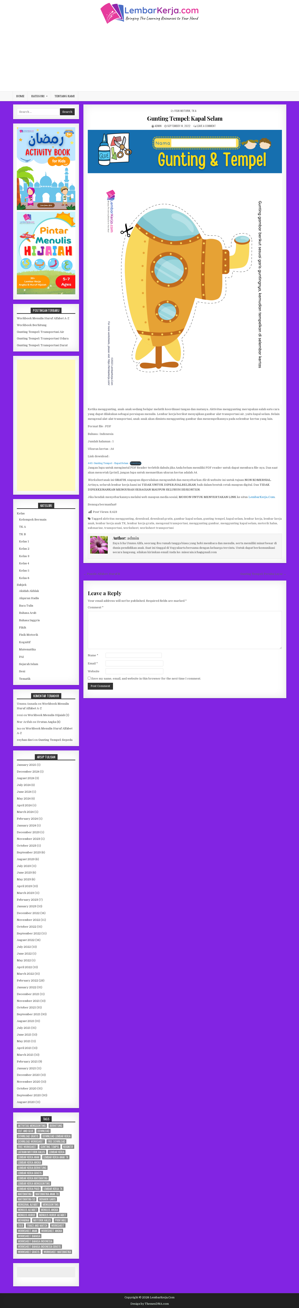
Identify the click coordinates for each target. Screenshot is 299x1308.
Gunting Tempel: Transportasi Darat (42, 345)
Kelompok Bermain (32, 519)
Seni (22, 671)
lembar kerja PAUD (29, 1189)
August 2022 (26, 940)
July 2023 (24, 866)
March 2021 (25, 1054)
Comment (96, 607)
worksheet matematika (57, 1252)
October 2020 (27, 1088)
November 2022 (28, 919)
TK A (194, 111)
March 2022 (25, 973)
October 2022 (26, 926)
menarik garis (47, 1199)
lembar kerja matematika (32, 1178)
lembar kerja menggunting (34, 1183)
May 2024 (24, 798)
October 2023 (26, 845)
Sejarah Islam (28, 664)
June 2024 (24, 791)
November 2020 (28, 1081)
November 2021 (28, 1001)
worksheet (131, 528)
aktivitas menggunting (118, 518)
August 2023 (26, 859)
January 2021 (26, 1068)
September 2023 (29, 852)
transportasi (113, 528)
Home (20, 96)
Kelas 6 (24, 578)
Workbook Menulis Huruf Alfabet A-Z (43, 318)
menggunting (51, 1204)
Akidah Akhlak (29, 591)
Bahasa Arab (27, 612)
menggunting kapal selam (238, 523)
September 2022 (29, 933)
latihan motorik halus (31, 1152)
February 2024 (27, 818)
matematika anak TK (47, 1194)
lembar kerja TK (53, 1189)
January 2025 (26, 764)
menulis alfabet (27, 1210)
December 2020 (28, 1075)
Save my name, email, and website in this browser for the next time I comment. (146, 678)
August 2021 (25, 1021)
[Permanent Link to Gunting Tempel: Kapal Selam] (185, 267)
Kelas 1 (24, 541)
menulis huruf (26, 1215)
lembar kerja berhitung (32, 1168)
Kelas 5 (24, 570)
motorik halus (267, 523)
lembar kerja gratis (140, 523)
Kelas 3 (24, 556)
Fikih (22, 627)
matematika (25, 1194)
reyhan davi (25, 739)
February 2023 (27, 899)
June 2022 (24, 953)
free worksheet (27, 1147)
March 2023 (25, 893)
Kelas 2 (24, 548)
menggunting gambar (204, 523)
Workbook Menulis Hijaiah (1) (48, 715)
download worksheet (31, 1141)
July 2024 (24, 785)
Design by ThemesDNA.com (149, 1303)
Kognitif (24, 642)
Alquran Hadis (29, 598)
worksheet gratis (29, 1252)
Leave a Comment (206, 126)
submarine (95, 528)
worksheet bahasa (29, 1236)
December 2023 (28, 832)
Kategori (37, 96)
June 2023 (24, 872)
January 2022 (26, 987)
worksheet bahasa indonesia (35, 1241)
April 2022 (24, 967)
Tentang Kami (65, 96)
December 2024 (28, 771)
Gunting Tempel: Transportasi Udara (43, 338)
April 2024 (24, 805)
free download (56, 1141)
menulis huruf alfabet (52, 1215)
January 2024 (26, 825)
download (142, 518)
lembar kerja (253, 518)
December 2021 (28, 994)
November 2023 (28, 838)
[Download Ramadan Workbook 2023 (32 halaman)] (46, 209)
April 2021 (24, 1048)
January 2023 (26, 906)
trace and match (37, 1225)
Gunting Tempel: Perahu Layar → (263, 573)
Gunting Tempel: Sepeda (55, 739)
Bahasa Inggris (29, 620)
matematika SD (26, 1199)
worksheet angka (51, 1231)
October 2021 (26, 1007)
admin (158, 126)
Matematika (27, 649)
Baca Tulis (26, 605)
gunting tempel (214, 518)
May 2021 (23, 1041)
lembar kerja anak (28, 1157)
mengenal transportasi (172, 523)
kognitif (68, 1147)
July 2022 (24, 946)
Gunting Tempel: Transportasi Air (40, 332)
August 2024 (25, 778)
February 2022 (27, 980)
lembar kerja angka (29, 1162)
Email (93, 663)
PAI (21, 656)
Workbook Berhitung (32, 325)
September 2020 (29, 1095)
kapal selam (234, 518)
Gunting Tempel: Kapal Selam (185, 118)
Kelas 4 (24, 563)
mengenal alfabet (28, 1204)
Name (93, 655)
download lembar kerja (56, 1136)
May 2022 (24, 960)
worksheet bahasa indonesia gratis (39, 1246)
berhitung (56, 1126)
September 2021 (28, 1014)
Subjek (21, 584)
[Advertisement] (149, 57)
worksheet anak (27, 1231)
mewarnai (23, 1220)
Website (93, 671)
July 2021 (23, 1027)
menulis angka (49, 1210)
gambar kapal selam (188, 518)
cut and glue (25, 1131)
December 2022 (28, 913)
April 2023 (24, 886)
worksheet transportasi (157, 528)
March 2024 (25, 812)
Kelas (21, 513)
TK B (22, 534)
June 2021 (24, 1034)
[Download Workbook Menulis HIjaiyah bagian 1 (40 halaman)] (46, 293)
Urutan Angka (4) (48, 722)
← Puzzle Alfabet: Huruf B (101, 573)
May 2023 (24, 879)
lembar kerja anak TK (111, 523)
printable (61, 1220)
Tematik (24, 678)
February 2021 (27, 1061)
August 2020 (26, 1102)
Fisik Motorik (182, 111)
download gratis (161, 518)
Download (135, 463)
